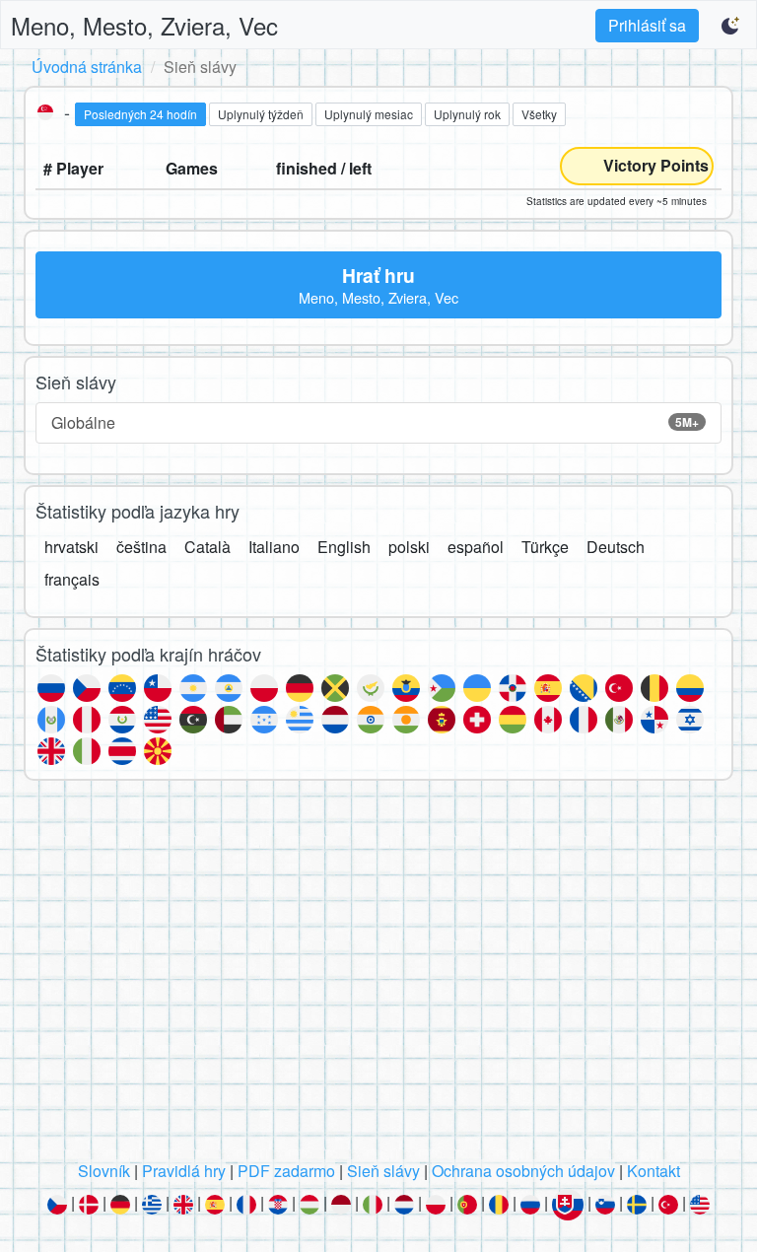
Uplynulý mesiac (368, 113)
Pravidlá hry (184, 1170)
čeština (141, 546)
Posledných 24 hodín (140, 113)
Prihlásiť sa (647, 25)
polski (409, 546)
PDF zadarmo (286, 1170)
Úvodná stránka (87, 66)
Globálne (375, 422)
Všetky (539, 113)
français (72, 579)
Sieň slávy (383, 1170)
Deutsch (615, 546)
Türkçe (545, 546)
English (344, 546)
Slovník (104, 1170)
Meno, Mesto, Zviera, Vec (144, 25)
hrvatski (71, 546)
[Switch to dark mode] (731, 25)
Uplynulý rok (467, 113)
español (475, 546)
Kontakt (653, 1170)
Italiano (274, 546)
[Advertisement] (378, 976)
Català (207, 546)
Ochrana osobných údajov (523, 1170)
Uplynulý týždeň (261, 113)
